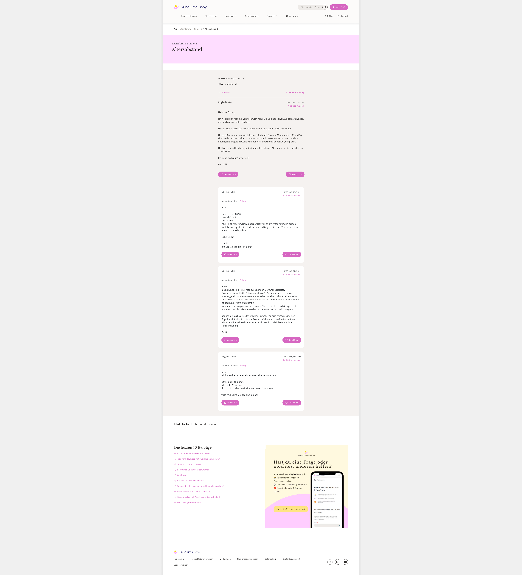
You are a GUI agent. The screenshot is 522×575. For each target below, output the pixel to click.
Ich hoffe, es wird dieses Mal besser (193, 453)
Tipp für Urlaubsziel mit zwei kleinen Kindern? (198, 459)
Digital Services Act (291, 559)
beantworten (230, 174)
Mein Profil (340, 7)
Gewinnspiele (252, 16)
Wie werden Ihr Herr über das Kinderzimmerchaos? (200, 486)
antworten (232, 254)
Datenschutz (270, 559)
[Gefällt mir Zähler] (295, 174)
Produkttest (343, 16)
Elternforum (211, 16)
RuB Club (329, 16)
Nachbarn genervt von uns (189, 502)
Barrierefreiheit (181, 565)
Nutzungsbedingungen (247, 559)
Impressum (179, 559)
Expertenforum (189, 16)
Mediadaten (225, 559)
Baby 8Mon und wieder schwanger (193, 469)
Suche (325, 7)
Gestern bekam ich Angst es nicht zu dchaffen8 (198, 497)
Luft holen (182, 475)
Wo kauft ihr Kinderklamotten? (191, 480)
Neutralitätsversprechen (202, 559)
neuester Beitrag (296, 92)
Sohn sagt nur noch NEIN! (189, 464)
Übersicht (225, 92)
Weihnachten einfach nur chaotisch (193, 491)
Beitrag (243, 201)
